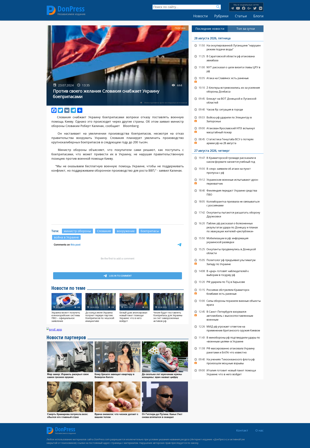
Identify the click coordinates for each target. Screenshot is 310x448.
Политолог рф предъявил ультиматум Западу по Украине (228, 262)
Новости (200, 16)
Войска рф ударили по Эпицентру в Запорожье (228, 119)
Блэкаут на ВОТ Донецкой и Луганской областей (228, 100)
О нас (259, 430)
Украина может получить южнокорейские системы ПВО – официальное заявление (67, 307)
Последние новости (209, 29)
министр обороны (77, 231)
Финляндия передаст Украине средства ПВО (228, 192)
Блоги (258, 16)
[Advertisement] (117, 198)
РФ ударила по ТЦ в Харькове (228, 282)
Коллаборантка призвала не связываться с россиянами (228, 203)
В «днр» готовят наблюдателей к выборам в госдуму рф (228, 273)
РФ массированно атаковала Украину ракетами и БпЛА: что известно (228, 350)
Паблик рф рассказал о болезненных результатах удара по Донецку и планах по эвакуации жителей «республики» (228, 227)
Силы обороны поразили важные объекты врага (228, 302)
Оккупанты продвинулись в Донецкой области (228, 251)
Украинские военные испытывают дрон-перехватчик (228, 181)
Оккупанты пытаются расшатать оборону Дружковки (228, 214)
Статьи (241, 16)
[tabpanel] (228, 206)
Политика (180, 27)
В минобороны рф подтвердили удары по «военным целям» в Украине (228, 339)
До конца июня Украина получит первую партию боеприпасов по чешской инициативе (100, 307)
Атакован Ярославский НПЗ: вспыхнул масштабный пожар (228, 130)
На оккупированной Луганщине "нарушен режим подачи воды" (228, 47)
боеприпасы (150, 231)
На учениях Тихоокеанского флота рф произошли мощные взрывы (228, 361)
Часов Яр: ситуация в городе (228, 109)
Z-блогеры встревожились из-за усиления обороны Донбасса (228, 89)
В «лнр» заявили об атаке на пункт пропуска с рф (228, 170)
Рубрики (221, 16)
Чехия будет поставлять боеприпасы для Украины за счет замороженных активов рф (168, 307)
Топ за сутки (245, 29)
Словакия (104, 231)
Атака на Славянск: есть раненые (228, 79)
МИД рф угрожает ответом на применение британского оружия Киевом (228, 328)
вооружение (126, 231)
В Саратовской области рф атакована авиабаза (228, 58)
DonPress (71, 8)
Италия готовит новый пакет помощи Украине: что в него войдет (228, 372)
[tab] (210, 28)
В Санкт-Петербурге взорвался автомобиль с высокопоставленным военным (228, 315)
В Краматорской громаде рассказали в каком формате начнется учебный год (228, 159)
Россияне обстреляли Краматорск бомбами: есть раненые (228, 291)
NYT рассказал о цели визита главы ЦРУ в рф (228, 69)
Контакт (242, 430)
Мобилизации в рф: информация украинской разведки (228, 240)
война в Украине (66, 237)
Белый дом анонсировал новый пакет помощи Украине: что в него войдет (134, 307)
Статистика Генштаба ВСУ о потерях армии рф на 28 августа (228, 141)
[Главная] (51, 10)
